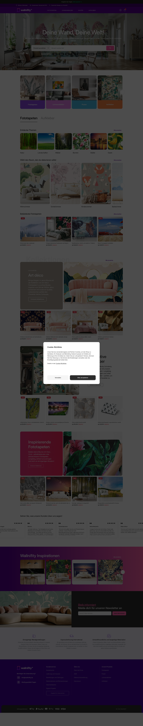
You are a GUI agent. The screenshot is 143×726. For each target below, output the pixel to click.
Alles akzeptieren (82, 377)
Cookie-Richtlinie (61, 363)
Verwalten (58, 377)
